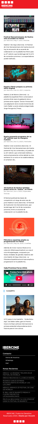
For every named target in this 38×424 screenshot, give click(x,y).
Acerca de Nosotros (12, 357)
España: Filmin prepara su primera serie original (18, 87)
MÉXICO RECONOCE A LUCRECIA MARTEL (19, 378)
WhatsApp (9, 360)
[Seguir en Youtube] (6, 2)
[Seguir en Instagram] (12, 2)
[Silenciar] (29, 285)
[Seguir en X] (2, 2)
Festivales (27, 141)
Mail (7, 363)
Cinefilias (28, 243)
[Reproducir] (6, 285)
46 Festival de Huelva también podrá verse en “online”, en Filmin (18, 188)
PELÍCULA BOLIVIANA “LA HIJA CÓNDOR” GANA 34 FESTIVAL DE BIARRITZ (18, 400)
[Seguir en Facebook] (9, 2)
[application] (19, 278)
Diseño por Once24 (27, 416)
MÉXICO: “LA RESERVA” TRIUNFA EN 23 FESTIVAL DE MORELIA (17, 374)
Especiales (27, 191)
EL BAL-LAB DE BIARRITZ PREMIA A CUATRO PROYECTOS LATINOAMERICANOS (16, 394)
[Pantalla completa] (32, 285)
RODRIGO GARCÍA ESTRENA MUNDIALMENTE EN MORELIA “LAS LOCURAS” (16, 383)
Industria (27, 90)
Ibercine (10, 40)
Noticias (26, 40)
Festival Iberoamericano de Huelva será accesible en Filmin (18, 37)
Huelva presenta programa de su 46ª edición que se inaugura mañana (17, 138)
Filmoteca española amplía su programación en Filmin (16, 240)
